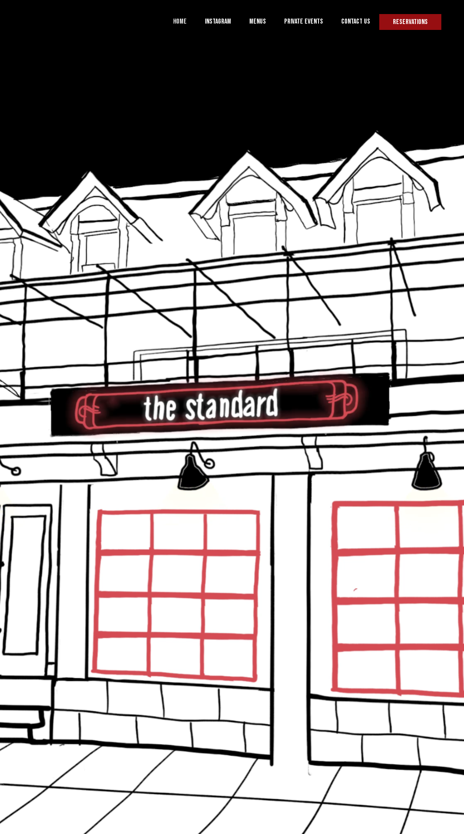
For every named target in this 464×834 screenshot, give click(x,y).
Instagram (218, 21)
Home (180, 21)
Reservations (410, 22)
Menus (257, 21)
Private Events (303, 21)
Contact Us (355, 21)
